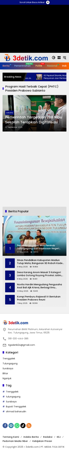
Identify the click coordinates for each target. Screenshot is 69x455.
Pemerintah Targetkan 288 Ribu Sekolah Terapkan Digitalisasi (33, 120)
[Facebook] (5, 425)
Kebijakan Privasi (42, 441)
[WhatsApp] (17, 425)
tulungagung (13, 396)
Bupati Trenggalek (16, 406)
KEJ (59, 437)
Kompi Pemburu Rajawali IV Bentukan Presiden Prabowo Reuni (38, 298)
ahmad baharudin (16, 411)
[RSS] (28, 425)
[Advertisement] (34, 169)
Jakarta (9, 112)
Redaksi (47, 437)
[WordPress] (11, 425)
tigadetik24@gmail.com (21, 345)
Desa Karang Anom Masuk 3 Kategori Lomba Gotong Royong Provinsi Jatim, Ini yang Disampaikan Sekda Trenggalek (39, 274)
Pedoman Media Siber (15, 441)
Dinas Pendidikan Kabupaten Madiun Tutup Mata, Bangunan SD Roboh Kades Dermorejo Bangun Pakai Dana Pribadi (40, 262)
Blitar (5, 373)
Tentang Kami (11, 437)
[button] (54, 58)
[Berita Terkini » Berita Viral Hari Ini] (25, 57)
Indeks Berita (31, 437)
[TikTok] (23, 425)
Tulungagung (10, 363)
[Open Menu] (59, 58)
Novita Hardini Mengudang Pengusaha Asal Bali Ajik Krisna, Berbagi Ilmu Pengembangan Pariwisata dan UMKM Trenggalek (39, 286)
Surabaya (8, 368)
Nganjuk (7, 378)
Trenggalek (9, 358)
